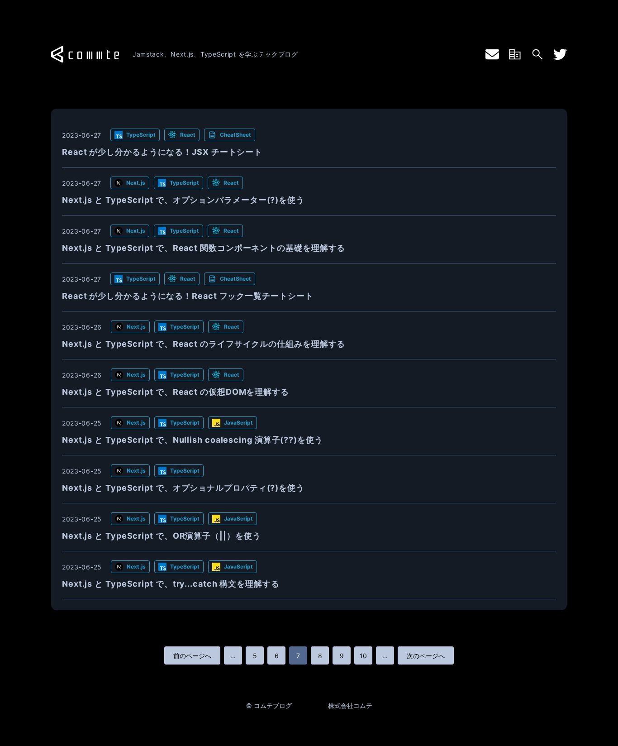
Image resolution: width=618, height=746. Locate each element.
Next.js (135, 182)
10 (363, 656)
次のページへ (426, 656)
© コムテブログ (269, 705)
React (187, 134)
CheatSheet (235, 134)
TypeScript (141, 134)
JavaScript (238, 422)
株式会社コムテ (350, 705)
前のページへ (192, 656)
